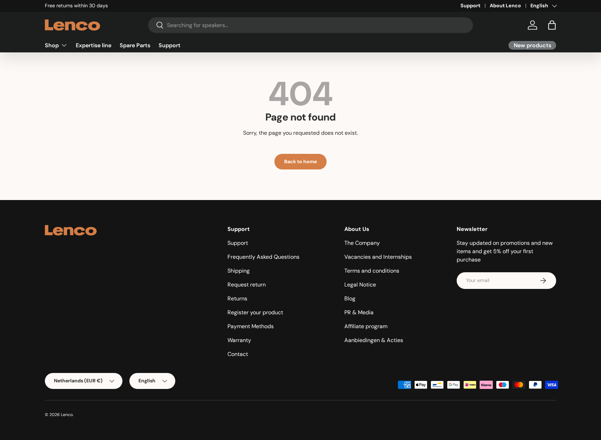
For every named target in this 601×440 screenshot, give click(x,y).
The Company (362, 243)
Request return (246, 284)
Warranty (239, 340)
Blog (349, 298)
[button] (552, 25)
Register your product (255, 312)
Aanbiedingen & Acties (373, 340)
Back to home (300, 161)
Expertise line (93, 45)
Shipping (238, 270)
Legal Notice (360, 284)
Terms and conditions (371, 270)
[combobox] (310, 25)
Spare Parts (135, 45)
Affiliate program (365, 326)
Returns (237, 298)
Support (470, 5)
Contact (237, 354)
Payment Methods (250, 326)
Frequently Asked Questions (263, 256)
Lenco (67, 414)
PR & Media (359, 312)
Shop (52, 45)
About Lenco (505, 5)
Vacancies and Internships (378, 256)
